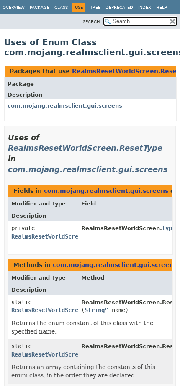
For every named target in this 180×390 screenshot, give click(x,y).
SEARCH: (92, 21)
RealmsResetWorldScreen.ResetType (85, 148)
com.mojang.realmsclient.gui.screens (65, 106)
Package (39, 7)
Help (161, 7)
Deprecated (119, 7)
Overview (14, 7)
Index (144, 7)
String (95, 310)
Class (61, 7)
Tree (95, 7)
